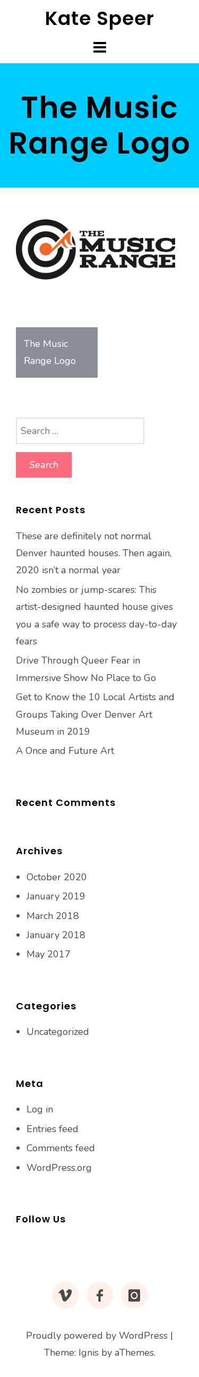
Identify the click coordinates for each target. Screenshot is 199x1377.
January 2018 (56, 935)
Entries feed (53, 1129)
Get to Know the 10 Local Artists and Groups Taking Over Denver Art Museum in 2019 (95, 714)
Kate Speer (99, 18)
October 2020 (57, 877)
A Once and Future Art (65, 750)
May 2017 (49, 954)
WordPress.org (59, 1167)
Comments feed (61, 1148)
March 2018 (53, 916)
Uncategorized (58, 1031)
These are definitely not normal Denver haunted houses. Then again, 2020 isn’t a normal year (93, 553)
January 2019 (56, 896)
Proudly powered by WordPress (97, 1335)
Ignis (89, 1352)
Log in (40, 1109)
